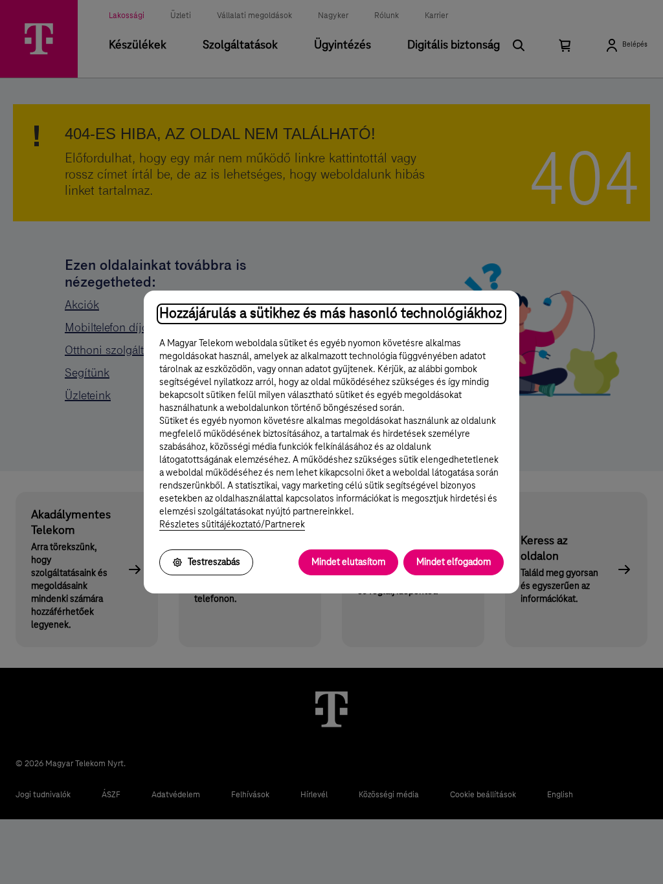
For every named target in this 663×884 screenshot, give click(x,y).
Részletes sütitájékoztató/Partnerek (232, 525)
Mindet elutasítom (348, 562)
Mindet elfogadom (453, 562)
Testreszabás (214, 562)
